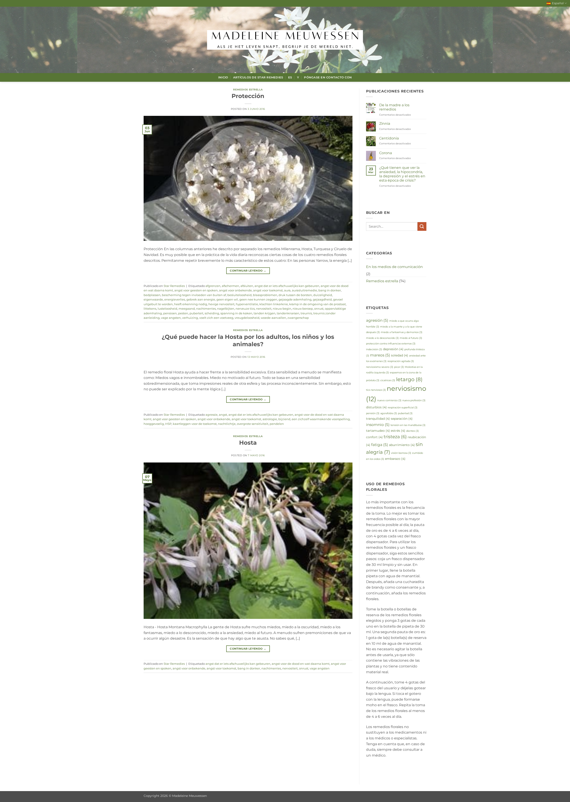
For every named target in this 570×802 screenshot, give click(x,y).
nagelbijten (225, 308)
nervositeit (263, 308)
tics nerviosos (376, 390)
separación (402, 419)
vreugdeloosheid (247, 317)
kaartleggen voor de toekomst (195, 424)
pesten (183, 313)
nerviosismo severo (379, 367)
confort (374, 437)
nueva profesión (413, 400)
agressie (212, 414)
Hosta (248, 442)
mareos (380, 355)
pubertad (405, 413)
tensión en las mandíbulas (408, 425)
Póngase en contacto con (328, 77)
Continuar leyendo (248, 270)
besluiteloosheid (239, 295)
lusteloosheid (167, 308)
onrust (319, 308)
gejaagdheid (322, 299)
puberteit (196, 313)
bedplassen (152, 295)
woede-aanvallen (273, 317)
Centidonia (389, 138)
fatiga (379, 444)
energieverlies (174, 299)
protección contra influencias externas (390, 343)
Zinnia (384, 123)
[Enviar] (421, 226)
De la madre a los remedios (394, 107)
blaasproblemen (265, 295)
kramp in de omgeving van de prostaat (317, 304)
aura (287, 290)
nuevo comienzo (389, 400)
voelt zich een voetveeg (216, 317)
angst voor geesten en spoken (196, 290)
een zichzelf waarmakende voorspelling (321, 419)
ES (290, 77)
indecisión (374, 349)
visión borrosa (401, 453)
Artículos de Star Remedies (258, 77)
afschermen (230, 286)
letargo (409, 379)
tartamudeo (378, 431)
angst (223, 414)
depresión (393, 349)
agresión (377, 320)
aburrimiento (402, 445)
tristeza (395, 436)
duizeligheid (322, 295)
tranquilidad (378, 419)
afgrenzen (213, 286)
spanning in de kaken (236, 313)
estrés (398, 431)
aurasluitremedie (304, 290)
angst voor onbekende (235, 290)
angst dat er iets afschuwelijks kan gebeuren (286, 286)
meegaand (187, 308)
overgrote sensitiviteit (252, 424)
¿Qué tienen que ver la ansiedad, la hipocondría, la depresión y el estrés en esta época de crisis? (402, 174)
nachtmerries (206, 308)
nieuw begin (282, 308)
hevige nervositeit (221, 304)
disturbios (376, 407)
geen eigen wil (227, 299)
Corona (385, 153)
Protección (248, 95)
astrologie (270, 419)
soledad (399, 355)
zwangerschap (298, 317)
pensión (372, 413)
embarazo (395, 459)
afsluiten (246, 286)
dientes (412, 431)
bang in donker (329, 290)
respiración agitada (400, 361)
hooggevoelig (154, 424)
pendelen (277, 424)
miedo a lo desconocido (382, 338)
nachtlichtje (227, 424)
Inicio (223, 77)
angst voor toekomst (268, 290)
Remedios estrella (248, 89)
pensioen (170, 313)
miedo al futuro (411, 338)
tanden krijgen (264, 313)
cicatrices (387, 380)
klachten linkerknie (273, 304)
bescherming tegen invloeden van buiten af (194, 295)
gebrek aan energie (200, 299)
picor (399, 367)
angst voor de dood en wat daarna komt (301, 663)
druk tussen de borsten (295, 295)
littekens (150, 308)
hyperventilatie (247, 304)
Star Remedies (174, 286)
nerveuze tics (245, 308)
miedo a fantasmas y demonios (401, 332)
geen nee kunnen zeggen (258, 299)
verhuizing (190, 317)
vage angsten (171, 317)
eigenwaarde (153, 299)
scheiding (212, 313)
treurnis (306, 313)
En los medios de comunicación (394, 267)
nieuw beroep (303, 308)
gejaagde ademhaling (295, 299)
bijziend (284, 419)
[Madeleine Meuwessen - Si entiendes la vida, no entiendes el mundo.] (285, 40)
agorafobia (388, 413)
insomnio (378, 424)
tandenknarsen (288, 313)
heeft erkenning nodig (190, 304)
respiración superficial (402, 407)
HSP (168, 424)
